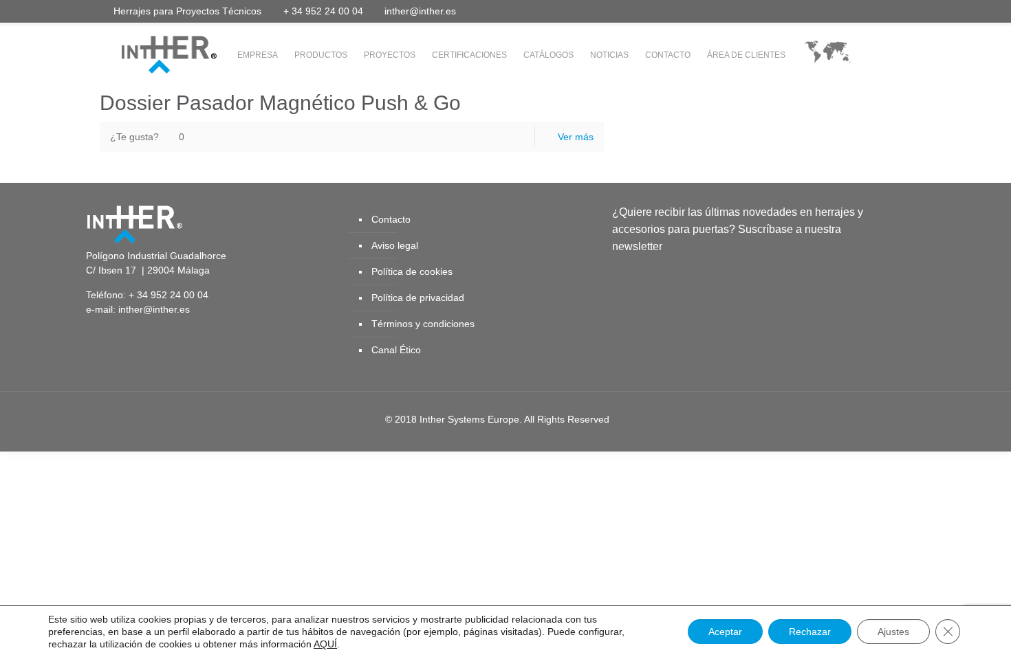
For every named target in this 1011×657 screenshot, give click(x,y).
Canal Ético (396, 349)
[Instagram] (897, 11)
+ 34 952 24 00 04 (323, 10)
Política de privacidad (417, 297)
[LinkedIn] (860, 11)
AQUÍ (325, 643)
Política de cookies (412, 271)
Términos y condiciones (423, 323)
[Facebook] (804, 11)
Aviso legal (394, 245)
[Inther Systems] (151, 54)
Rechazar (810, 631)
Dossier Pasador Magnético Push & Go (280, 102)
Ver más (576, 136)
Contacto (391, 219)
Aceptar (725, 631)
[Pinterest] (878, 11)
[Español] (828, 55)
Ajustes (893, 631)
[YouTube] (841, 11)
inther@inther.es (420, 10)
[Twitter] (823, 11)
